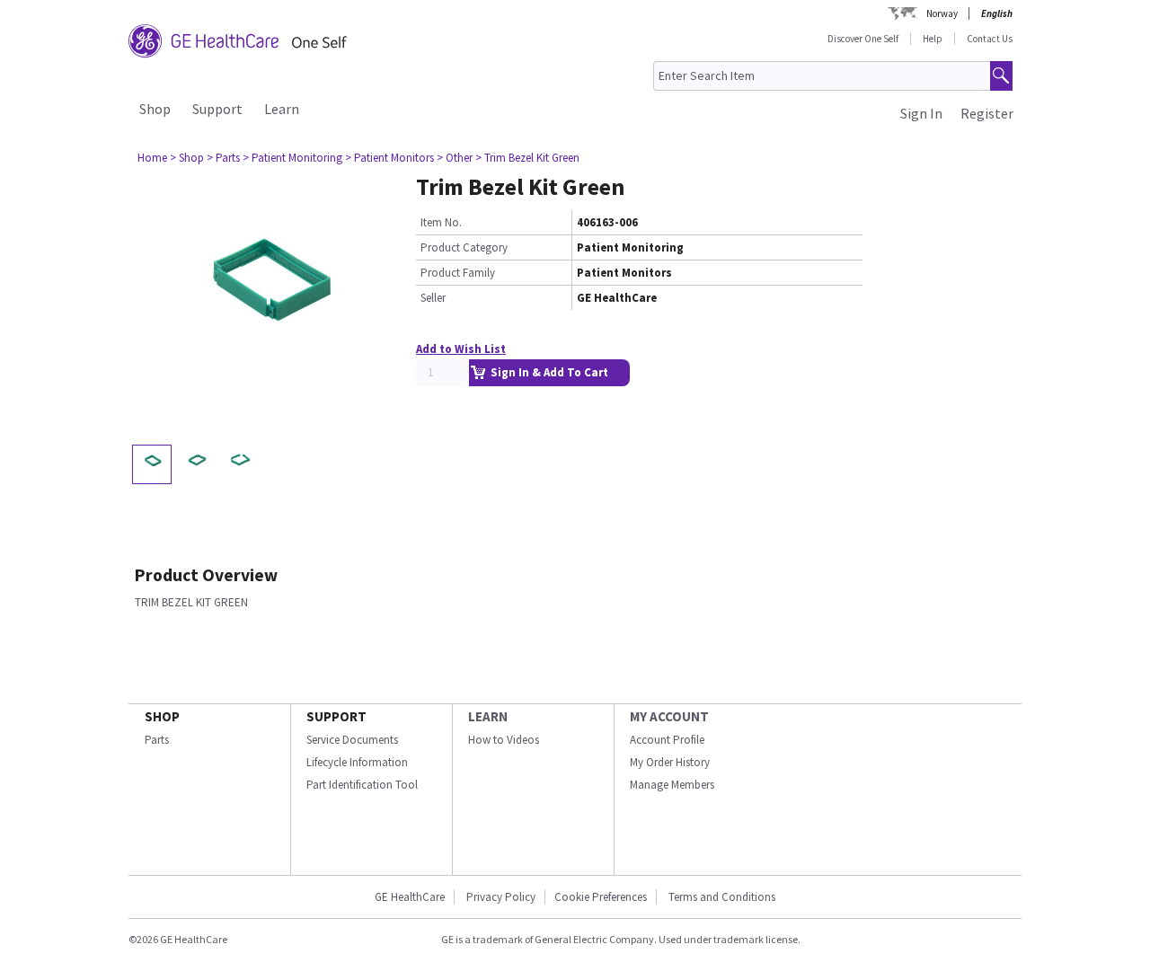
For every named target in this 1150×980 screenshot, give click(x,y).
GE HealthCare (410, 897)
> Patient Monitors (389, 157)
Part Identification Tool (362, 784)
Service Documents (352, 739)
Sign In (921, 113)
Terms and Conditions (721, 897)
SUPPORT (336, 716)
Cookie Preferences (600, 897)
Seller (433, 297)
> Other (455, 157)
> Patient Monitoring (292, 157)
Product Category (464, 247)
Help (932, 38)
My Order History (670, 762)
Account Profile (667, 739)
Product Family (457, 272)
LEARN (488, 716)
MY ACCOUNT (669, 716)
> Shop (187, 157)
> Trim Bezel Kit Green (527, 157)
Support (217, 109)
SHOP (162, 716)
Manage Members (672, 784)
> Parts (223, 157)
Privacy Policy (499, 897)
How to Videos (503, 739)
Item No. (441, 222)
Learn (281, 109)
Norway (942, 13)
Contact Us (990, 38)
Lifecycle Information (357, 762)
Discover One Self (862, 38)
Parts (157, 739)
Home (152, 157)
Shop (155, 109)
